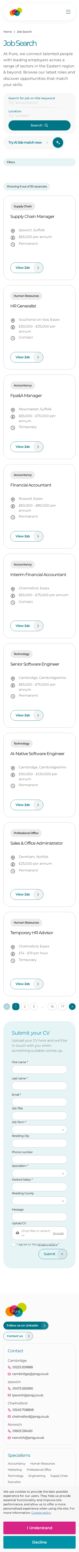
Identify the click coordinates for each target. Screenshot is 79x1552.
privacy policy (47, 1244)
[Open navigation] (68, 12)
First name (19, 1062)
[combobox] (39, 115)
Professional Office (39, 1470)
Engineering (36, 1476)
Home (7, 32)
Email (16, 1095)
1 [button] (15, 1006)
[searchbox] (39, 102)
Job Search (24, 32)
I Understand (39, 1528)
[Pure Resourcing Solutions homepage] (15, 11)
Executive (14, 1482)
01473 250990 (22, 1388)
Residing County (23, 1193)
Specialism (19, 1166)
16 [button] (52, 1006)
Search (37, 125)
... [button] (43, 1006)
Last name (19, 1078)
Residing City (20, 1136)
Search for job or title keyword (31, 98)
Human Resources (42, 1463)
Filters (11, 162)
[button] (72, 1006)
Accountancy (16, 1463)
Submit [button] (49, 1254)
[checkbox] (13, 1244)
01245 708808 (22, 1410)
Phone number (32, 1152)
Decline (39, 1542)
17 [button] (62, 1006)
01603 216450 (22, 1431)
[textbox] (39, 1069)
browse (58, 1233)
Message (18, 1209)
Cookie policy (41, 1513)
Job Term (18, 1122)
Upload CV (19, 1223)
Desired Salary (21, 1179)
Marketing (15, 1470)
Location (14, 111)
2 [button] (25, 1006)
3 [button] (34, 1006)
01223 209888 (22, 1367)
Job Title (17, 1108)
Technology (15, 1476)
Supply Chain (59, 1476)
